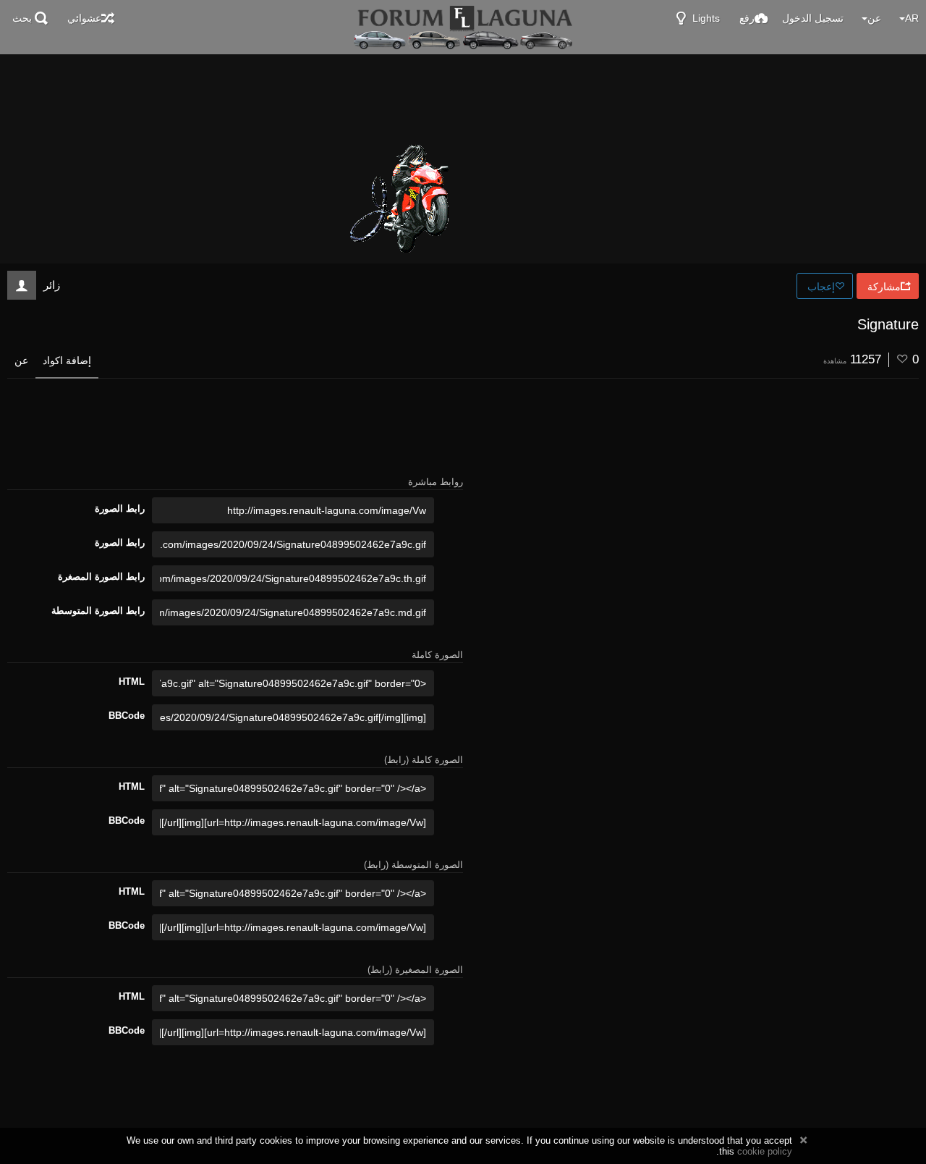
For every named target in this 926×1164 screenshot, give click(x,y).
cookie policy (764, 1151)
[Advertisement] (463, 94)
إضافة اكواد (67, 360)
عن (21, 360)
